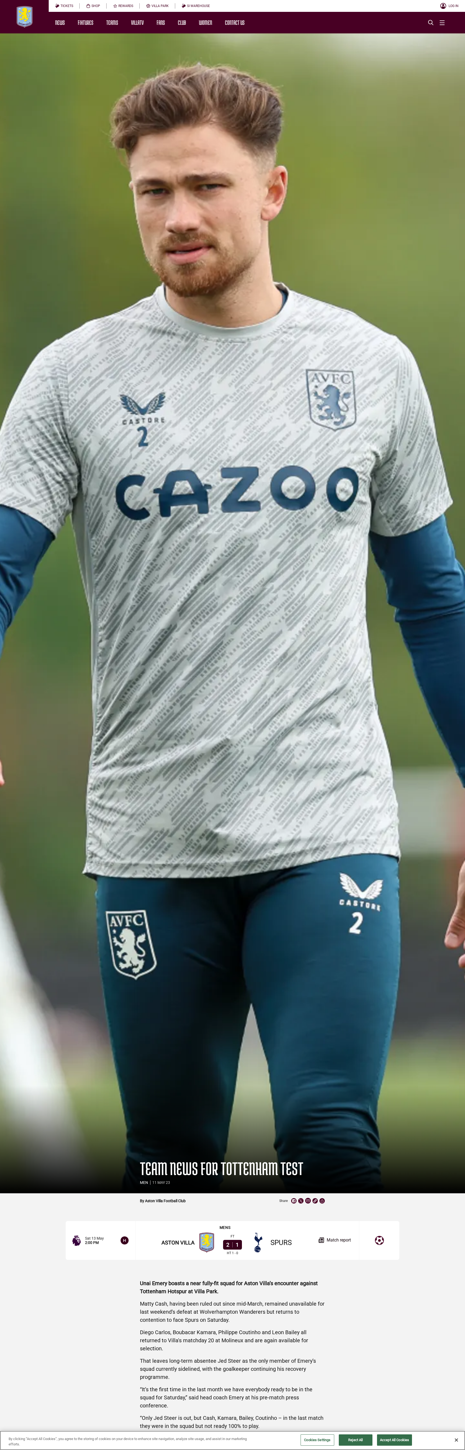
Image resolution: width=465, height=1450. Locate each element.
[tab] (64, 6)
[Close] (456, 1440)
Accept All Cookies (394, 1440)
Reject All (355, 1440)
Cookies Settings (317, 1440)
